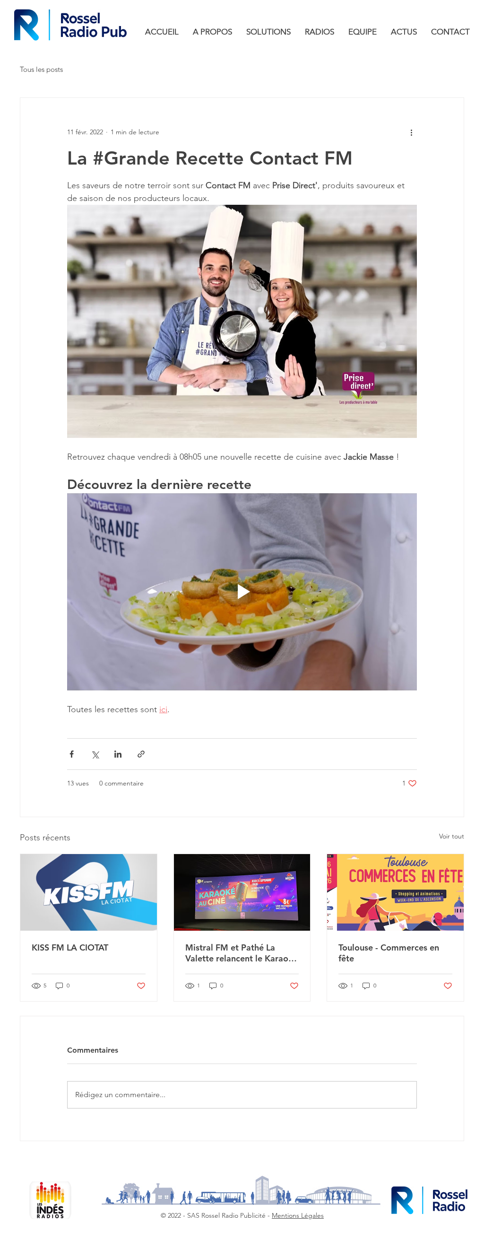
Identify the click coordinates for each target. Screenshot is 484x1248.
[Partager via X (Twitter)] (94, 754)
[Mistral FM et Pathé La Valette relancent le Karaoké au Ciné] (242, 892)
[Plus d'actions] (411, 132)
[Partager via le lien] (141, 754)
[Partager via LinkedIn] (117, 754)
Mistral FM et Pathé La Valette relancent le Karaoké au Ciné (241, 953)
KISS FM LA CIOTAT (70, 947)
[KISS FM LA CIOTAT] (88, 892)
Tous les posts (41, 69)
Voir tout (451, 836)
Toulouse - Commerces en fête (388, 953)
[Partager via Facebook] (71, 754)
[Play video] (242, 591)
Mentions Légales (298, 1215)
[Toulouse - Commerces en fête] (395, 892)
